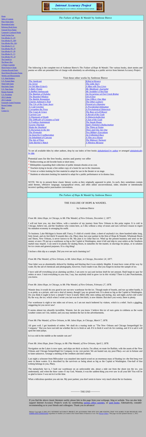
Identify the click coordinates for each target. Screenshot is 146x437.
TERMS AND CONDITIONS (38, 413)
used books (114, 403)
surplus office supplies (94, 403)
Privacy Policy (104, 413)
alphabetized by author (108, 151)
